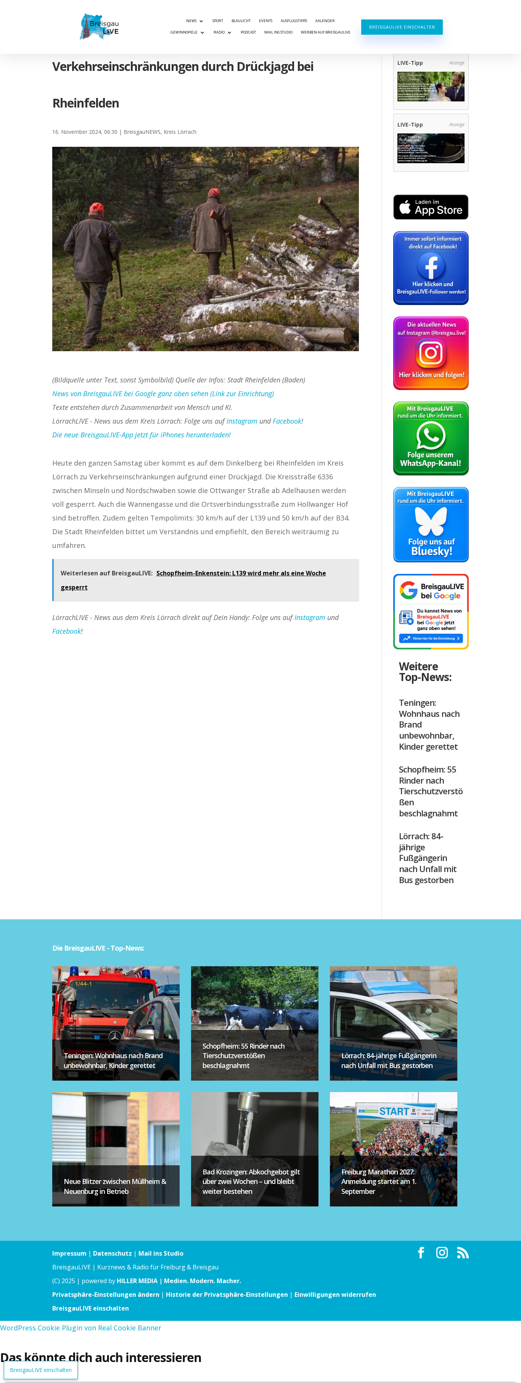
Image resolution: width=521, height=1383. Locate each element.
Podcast (248, 32)
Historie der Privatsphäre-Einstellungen (227, 1294)
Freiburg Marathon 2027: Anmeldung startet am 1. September (378, 1181)
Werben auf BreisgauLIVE (326, 32)
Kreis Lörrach (180, 131)
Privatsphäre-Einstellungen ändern (105, 1294)
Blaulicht (241, 20)
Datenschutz (112, 1253)
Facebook (287, 421)
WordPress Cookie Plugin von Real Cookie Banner (80, 1327)
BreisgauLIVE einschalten (402, 27)
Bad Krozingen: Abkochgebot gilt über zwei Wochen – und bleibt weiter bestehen (251, 1181)
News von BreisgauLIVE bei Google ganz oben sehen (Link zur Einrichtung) (163, 393)
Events (265, 20)
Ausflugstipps (294, 20)
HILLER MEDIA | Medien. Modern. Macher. (179, 1281)
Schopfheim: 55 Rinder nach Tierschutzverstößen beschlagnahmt (431, 790)
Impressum (69, 1253)
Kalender (325, 20)
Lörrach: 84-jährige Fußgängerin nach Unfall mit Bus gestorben (428, 857)
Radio (219, 32)
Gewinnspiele (184, 32)
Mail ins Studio (278, 32)
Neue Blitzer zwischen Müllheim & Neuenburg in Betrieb (115, 1186)
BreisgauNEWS (142, 131)
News (191, 20)
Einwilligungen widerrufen (335, 1294)
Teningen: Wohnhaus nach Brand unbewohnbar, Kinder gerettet (113, 1060)
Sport (217, 20)
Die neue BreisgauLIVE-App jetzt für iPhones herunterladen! (141, 434)
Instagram (242, 421)
